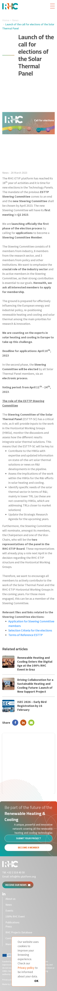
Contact (10, 938)
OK (36, 981)
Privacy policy (8, 979)
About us (10, 898)
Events (9, 910)
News (15, 20)
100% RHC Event (15, 916)
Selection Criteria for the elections (30, 630)
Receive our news (16, 885)
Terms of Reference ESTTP (25, 635)
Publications (12, 922)
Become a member (28, 847)
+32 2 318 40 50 (16, 872)
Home (5, 20)
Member (10, 944)
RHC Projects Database (18, 932)
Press (8, 926)
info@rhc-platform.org (23, 876)
